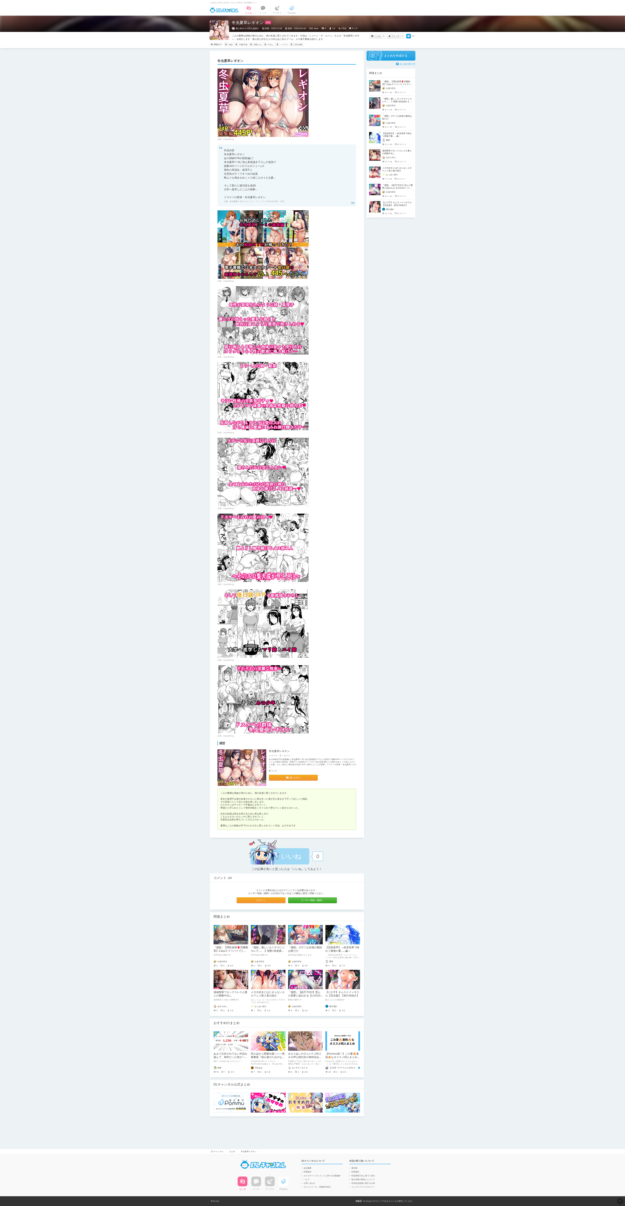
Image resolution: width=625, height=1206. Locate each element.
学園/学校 (243, 44)
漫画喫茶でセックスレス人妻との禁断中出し (230, 993)
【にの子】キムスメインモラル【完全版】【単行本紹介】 (342, 993)
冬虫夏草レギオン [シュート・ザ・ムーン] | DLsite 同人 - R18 (257, 201)
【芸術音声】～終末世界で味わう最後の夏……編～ (342, 949)
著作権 (354, 1168)
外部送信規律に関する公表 (363, 1183)
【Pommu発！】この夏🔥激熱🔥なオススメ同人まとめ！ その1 (343, 1057)
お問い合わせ (309, 1183)
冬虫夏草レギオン (279, 751)
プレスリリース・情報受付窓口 (317, 1187)
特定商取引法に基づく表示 (363, 1175)
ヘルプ (306, 1179)
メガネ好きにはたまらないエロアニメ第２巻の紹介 (268, 993)
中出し (271, 44)
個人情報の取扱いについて (363, 1179)
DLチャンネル (224, 10)
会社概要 (307, 1168)
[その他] (413, 36)
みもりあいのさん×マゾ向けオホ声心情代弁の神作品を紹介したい (305, 1057)
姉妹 (231, 44)
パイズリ (284, 44)
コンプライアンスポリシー (363, 1187)
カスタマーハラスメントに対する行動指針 (322, 1175)
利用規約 (307, 1172)
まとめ (232, 1151)
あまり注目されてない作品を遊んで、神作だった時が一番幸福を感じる (230, 1057)
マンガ (354, 28)
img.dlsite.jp (228, 139)
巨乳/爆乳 (298, 44)
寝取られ (258, 44)
